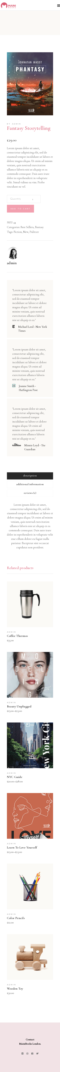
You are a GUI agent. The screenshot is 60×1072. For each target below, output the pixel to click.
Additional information (30, 484)
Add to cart (20, 209)
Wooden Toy (15, 988)
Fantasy (39, 227)
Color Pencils (16, 918)
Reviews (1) (30, 493)
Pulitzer (34, 232)
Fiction (18, 232)
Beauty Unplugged (19, 706)
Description (30, 475)
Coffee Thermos (17, 636)
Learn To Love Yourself (22, 847)
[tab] (30, 475)
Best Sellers (27, 227)
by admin (14, 124)
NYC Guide (14, 777)
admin (12, 263)
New (25, 232)
